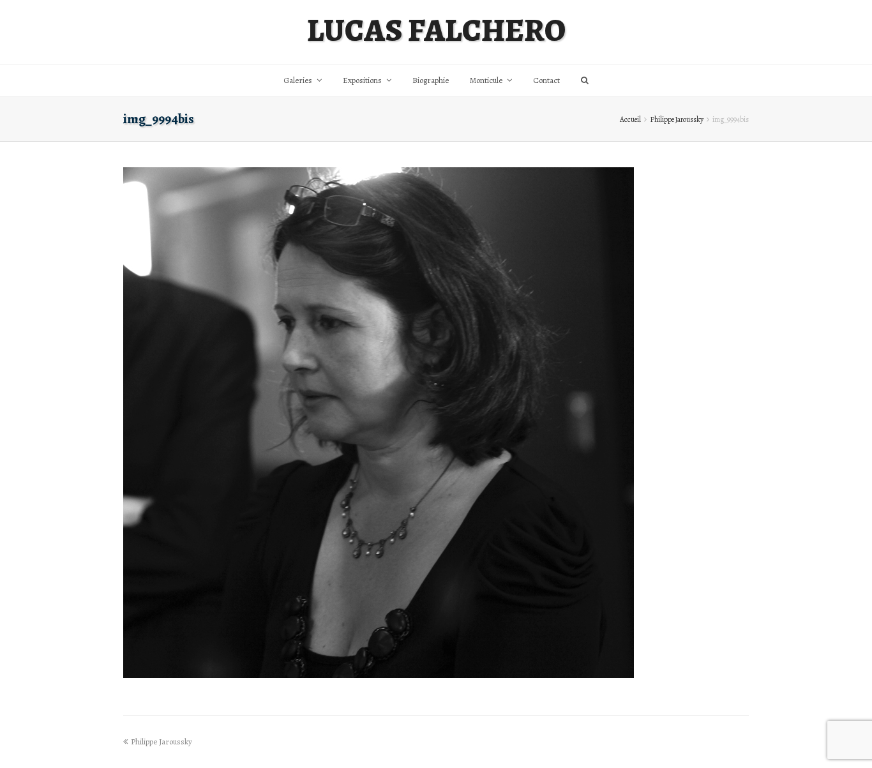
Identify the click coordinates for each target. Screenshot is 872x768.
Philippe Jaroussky (676, 119)
